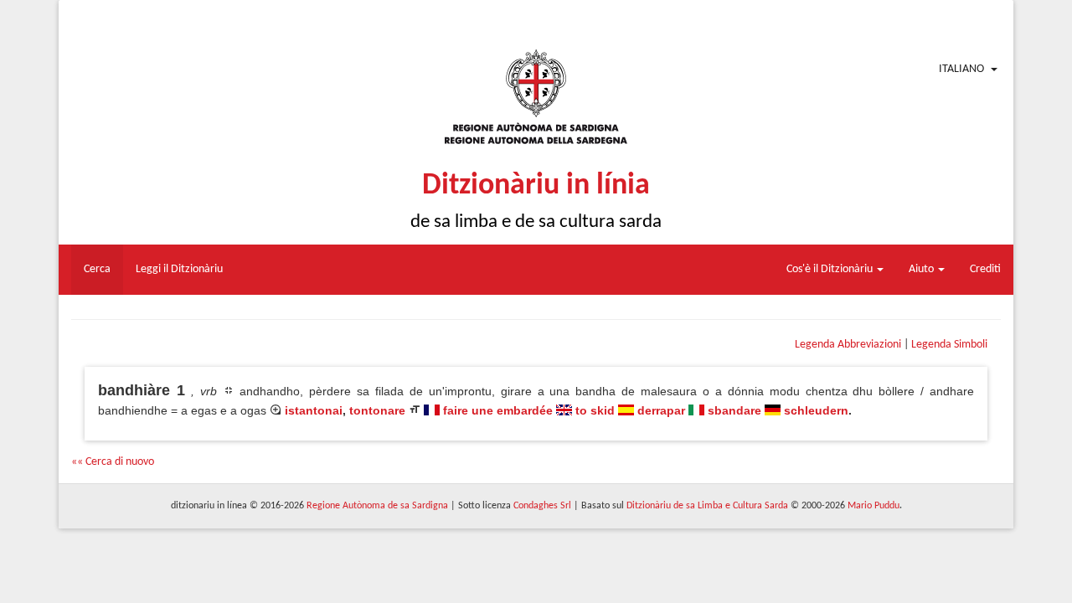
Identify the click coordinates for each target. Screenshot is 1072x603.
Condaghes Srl (542, 506)
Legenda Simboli (949, 344)
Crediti (985, 269)
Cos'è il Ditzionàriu (830, 269)
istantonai (314, 410)
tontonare (377, 410)
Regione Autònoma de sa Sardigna (377, 506)
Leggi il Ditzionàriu (179, 269)
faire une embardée (498, 410)
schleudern (816, 410)
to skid (595, 410)
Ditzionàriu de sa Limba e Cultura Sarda (707, 506)
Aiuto (922, 269)
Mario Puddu (873, 506)
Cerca (97, 269)
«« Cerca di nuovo (112, 462)
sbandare (734, 410)
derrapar (661, 410)
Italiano (961, 69)
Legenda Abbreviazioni (848, 344)
